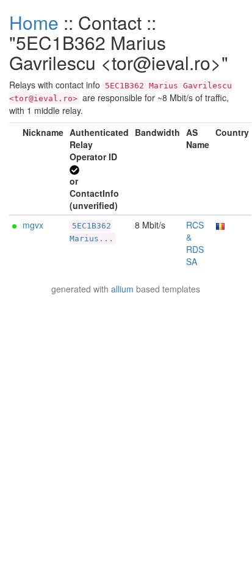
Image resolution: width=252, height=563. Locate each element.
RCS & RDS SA (195, 243)
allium (122, 289)
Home (34, 22)
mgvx (33, 225)
